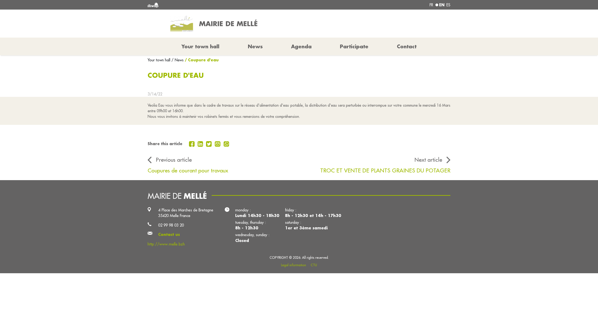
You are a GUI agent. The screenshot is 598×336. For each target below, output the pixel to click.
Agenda (301, 46)
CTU (314, 265)
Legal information (293, 265)
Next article (428, 159)
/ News (177, 60)
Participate (354, 46)
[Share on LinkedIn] (201, 143)
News (255, 46)
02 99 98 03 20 (171, 225)
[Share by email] (218, 143)
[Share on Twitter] (209, 143)
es (448, 5)
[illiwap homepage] (209, 5)
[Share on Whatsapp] (226, 143)
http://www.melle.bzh (166, 244)
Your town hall (159, 60)
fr (431, 5)
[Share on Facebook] (192, 143)
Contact (406, 46)
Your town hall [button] (200, 46)
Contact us (169, 234)
